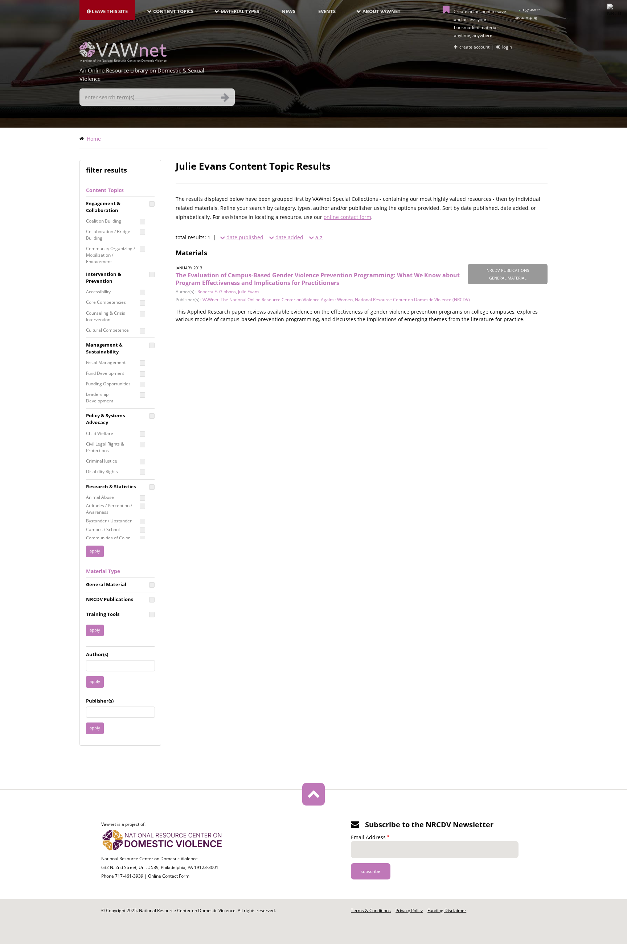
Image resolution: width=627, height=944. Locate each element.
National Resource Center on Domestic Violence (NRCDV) (412, 300)
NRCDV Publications (109, 599)
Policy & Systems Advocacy (105, 419)
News (288, 11)
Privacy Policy (409, 910)
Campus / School (103, 529)
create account (473, 47)
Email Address (368, 837)
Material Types (240, 11)
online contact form (347, 217)
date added (289, 237)
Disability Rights (102, 471)
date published (244, 237)
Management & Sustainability (104, 348)
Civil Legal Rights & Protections (105, 447)
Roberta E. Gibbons (216, 292)
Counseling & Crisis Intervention (105, 316)
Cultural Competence (107, 330)
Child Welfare (99, 433)
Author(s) (97, 654)
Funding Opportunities (108, 384)
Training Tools (102, 614)
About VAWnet (381, 11)
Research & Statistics (111, 486)
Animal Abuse (100, 497)
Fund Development (105, 373)
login (506, 47)
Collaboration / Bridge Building (108, 234)
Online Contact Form (168, 876)
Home (94, 138)
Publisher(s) (100, 700)
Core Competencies (106, 302)
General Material (106, 584)
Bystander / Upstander (109, 521)
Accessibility (98, 292)
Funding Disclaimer (446, 910)
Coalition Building (103, 221)
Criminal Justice (101, 461)
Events (327, 11)
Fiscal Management (106, 362)
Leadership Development (99, 397)
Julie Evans (248, 292)
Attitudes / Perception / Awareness (109, 508)
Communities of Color (108, 538)
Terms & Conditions (371, 910)
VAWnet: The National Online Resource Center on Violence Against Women (277, 300)
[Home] (123, 60)
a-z (319, 237)
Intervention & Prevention (103, 277)
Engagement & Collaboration (103, 207)
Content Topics (173, 11)
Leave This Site (109, 11)
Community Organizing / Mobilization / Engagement (110, 255)
